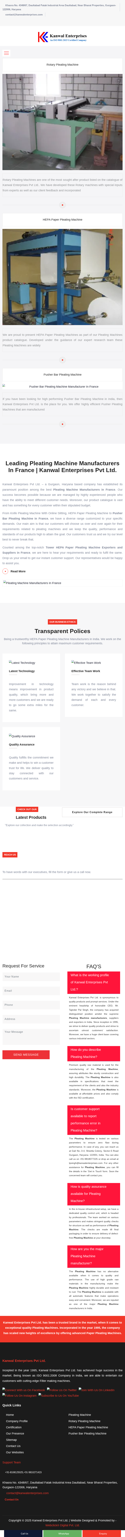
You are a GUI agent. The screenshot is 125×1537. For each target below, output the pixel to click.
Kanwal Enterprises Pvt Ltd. (24, 1361)
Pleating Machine (80, 1414)
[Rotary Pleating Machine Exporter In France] (62, 205)
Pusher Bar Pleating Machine (63, 374)
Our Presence (15, 1433)
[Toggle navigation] (6, 53)
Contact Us (13, 1446)
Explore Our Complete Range (92, 812)
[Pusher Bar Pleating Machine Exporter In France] (62, 424)
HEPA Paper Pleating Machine (62, 219)
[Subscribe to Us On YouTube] (59, 1395)
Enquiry (102, 1533)
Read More (18, 571)
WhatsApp (63, 1533)
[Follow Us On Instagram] (19, 1395)
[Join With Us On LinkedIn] (96, 1390)
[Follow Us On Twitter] (62, 1390)
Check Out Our (27, 809)
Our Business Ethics (62, 622)
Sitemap (11, 1439)
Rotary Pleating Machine (62, 64)
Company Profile (17, 1421)
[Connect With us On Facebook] (23, 1390)
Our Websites (15, 1452)
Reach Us (10, 854)
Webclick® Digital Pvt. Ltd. (62, 1525)
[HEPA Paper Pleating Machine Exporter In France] (62, 360)
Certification (13, 1427)
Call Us (24, 1533)
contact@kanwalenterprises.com (24, 14)
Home (10, 1414)
